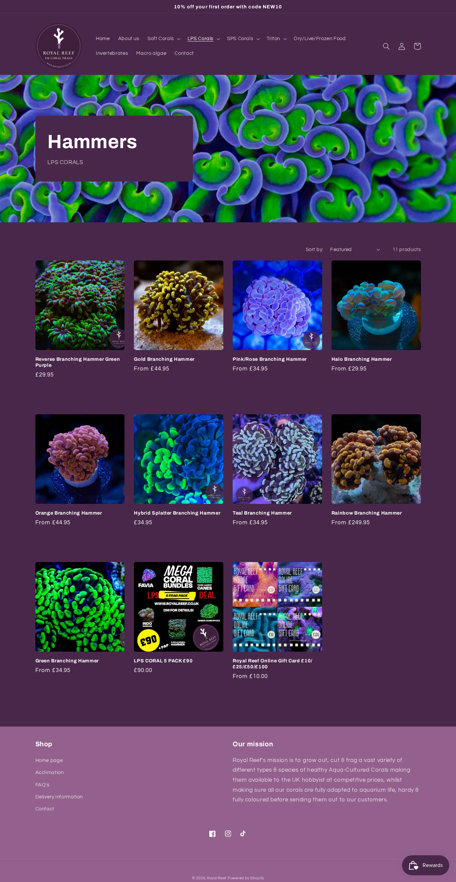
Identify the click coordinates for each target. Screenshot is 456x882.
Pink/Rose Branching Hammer (270, 359)
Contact (44, 808)
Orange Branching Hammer (68, 513)
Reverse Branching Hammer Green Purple (77, 362)
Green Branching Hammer (67, 660)
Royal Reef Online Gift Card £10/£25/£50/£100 (272, 663)
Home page (49, 760)
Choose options (179, 393)
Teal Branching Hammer (262, 513)
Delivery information (59, 796)
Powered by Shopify (246, 878)
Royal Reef (216, 878)
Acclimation (49, 772)
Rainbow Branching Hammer (366, 513)
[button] (163, 38)
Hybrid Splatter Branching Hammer (177, 513)
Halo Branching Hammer (361, 359)
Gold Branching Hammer (164, 359)
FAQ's (42, 784)
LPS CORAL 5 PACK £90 (163, 660)
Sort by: (314, 249)
